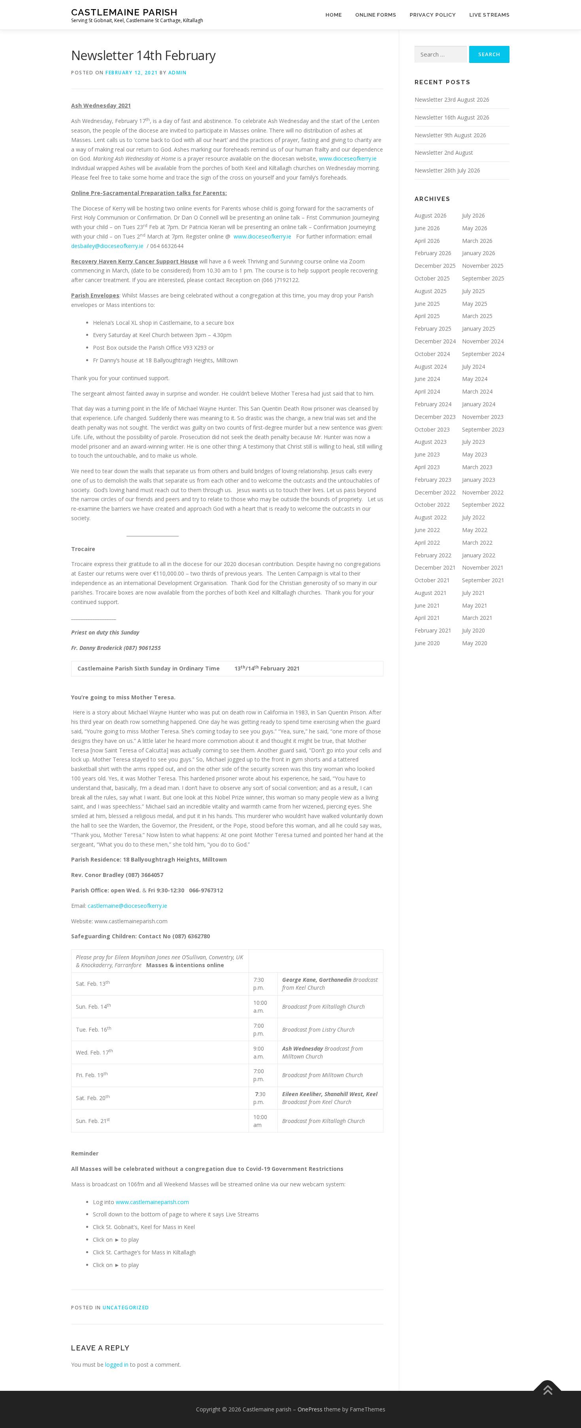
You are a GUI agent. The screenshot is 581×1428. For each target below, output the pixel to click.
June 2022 (427, 530)
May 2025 (474, 303)
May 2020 (474, 643)
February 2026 (433, 253)
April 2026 (427, 240)
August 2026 (431, 215)
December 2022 (435, 492)
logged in (116, 1364)
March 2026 (477, 240)
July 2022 (473, 517)
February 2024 (433, 404)
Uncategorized (126, 1307)
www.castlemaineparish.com (152, 1202)
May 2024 (474, 379)
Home (334, 15)
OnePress (310, 1409)
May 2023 (474, 454)
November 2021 (483, 567)
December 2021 (435, 567)
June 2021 (427, 605)
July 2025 (473, 291)
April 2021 (427, 617)
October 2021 (432, 580)
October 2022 (432, 504)
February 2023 (433, 479)
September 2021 (483, 580)
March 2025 (477, 316)
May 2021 (474, 605)
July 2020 (473, 630)
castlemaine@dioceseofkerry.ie (127, 905)
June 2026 (427, 228)
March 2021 (477, 617)
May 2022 (474, 530)
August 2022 (431, 517)
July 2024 (473, 366)
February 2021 (433, 630)
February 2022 (433, 555)
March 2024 (477, 391)
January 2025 (478, 328)
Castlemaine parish (124, 12)
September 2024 (483, 354)
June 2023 (427, 454)
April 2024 (427, 391)
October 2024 (432, 354)
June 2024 (427, 379)
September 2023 (483, 429)
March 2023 (477, 467)
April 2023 (427, 467)
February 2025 (433, 328)
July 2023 (473, 441)
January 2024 (478, 404)
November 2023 (483, 416)
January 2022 (478, 555)
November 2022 (483, 492)
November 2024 (483, 341)
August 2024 (431, 366)
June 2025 (427, 303)
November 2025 (483, 265)
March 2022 (477, 542)
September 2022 (483, 504)
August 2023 (431, 441)
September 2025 (483, 278)
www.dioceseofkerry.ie (348, 158)
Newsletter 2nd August (444, 152)
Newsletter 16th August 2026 (452, 117)
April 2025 (427, 316)
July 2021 (473, 593)
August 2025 (431, 291)
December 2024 (435, 341)
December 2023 (435, 416)
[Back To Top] (548, 1391)
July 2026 (473, 215)
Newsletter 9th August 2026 (450, 135)
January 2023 (478, 479)
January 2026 (478, 253)
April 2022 (427, 542)
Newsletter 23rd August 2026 (452, 99)
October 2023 (432, 429)
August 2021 (431, 593)
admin (177, 72)
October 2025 (432, 278)
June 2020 (427, 643)
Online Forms (375, 15)
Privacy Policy (433, 15)
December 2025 (435, 265)
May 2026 (474, 228)
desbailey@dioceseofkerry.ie (107, 246)
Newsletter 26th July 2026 (447, 170)
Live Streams (490, 15)
